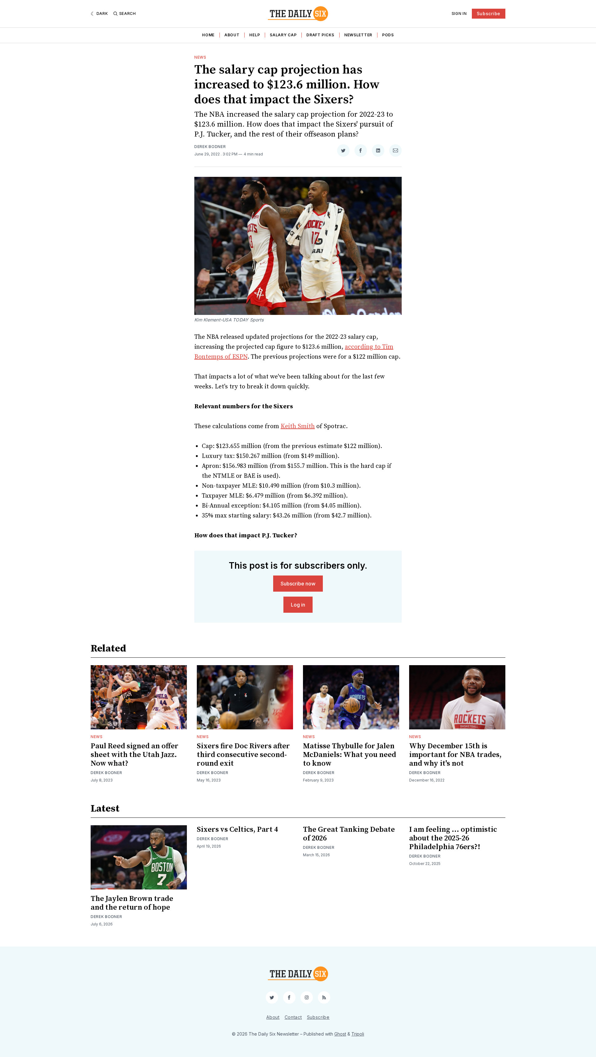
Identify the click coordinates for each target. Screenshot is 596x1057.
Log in (298, 605)
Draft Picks (320, 35)
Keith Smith (298, 426)
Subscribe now (298, 583)
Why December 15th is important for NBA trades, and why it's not (455, 754)
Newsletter (358, 35)
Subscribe (488, 13)
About (232, 35)
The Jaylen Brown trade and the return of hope (132, 903)
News (200, 57)
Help (254, 35)
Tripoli (357, 1034)
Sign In (459, 13)
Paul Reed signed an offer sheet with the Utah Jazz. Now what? (134, 754)
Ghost (340, 1034)
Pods (388, 35)
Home (208, 35)
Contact (293, 1017)
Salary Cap (283, 35)
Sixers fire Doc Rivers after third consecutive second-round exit (243, 754)
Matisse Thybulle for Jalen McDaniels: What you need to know (349, 754)
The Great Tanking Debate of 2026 (349, 834)
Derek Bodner (210, 146)
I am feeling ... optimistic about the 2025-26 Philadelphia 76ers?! (453, 838)
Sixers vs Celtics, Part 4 (237, 829)
